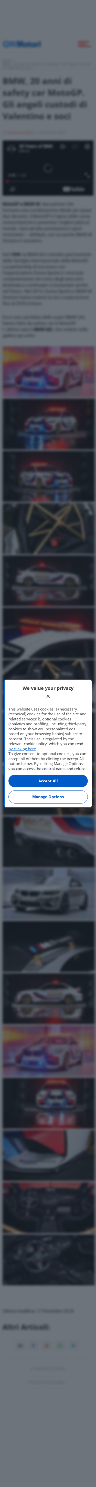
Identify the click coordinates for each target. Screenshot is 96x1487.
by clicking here (22, 748)
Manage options (48, 796)
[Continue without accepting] (48, 696)
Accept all (48, 780)
